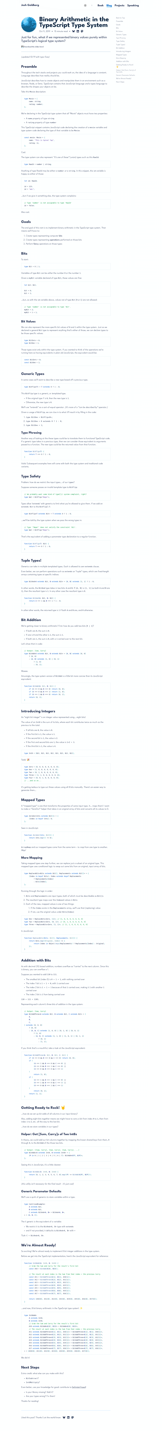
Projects (119, 5)
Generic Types (121, 35)
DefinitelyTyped (79, 1387)
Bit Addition (120, 48)
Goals (118, 25)
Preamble (119, 21)
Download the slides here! (34, 47)
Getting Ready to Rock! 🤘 (124, 66)
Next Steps (120, 82)
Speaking (133, 5)
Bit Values (119, 31)
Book (101, 5)
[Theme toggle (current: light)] (85, 6)
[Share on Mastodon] (82, 31)
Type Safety (120, 41)
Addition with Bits (122, 61)
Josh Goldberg (30, 5)
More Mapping (121, 58)
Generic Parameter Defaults (125, 75)
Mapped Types (121, 55)
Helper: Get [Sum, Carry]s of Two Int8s (126, 71)
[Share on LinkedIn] (78, 31)
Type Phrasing (121, 38)
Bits (117, 28)
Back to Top (120, 18)
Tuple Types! (120, 45)
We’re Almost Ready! (123, 78)
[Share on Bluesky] (73, 31)
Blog (109, 5)
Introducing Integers (123, 51)
